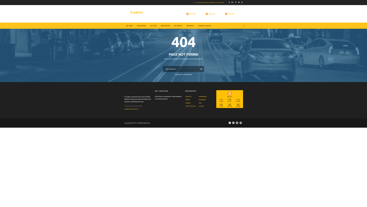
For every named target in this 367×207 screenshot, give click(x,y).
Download (202, 99)
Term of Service (190, 106)
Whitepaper (203, 96)
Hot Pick (153, 25)
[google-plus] (232, 2)
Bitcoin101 (178, 25)
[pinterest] (235, 2)
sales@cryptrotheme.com (131, 109)
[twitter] (239, 2)
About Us (188, 96)
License (201, 106)
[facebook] (229, 2)
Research (190, 25)
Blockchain (141, 25)
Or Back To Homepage (183, 74)
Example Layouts (204, 25)
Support (188, 103)
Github (187, 99)
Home (131, 25)
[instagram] (242, 2)
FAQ (200, 103)
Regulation (165, 25)
